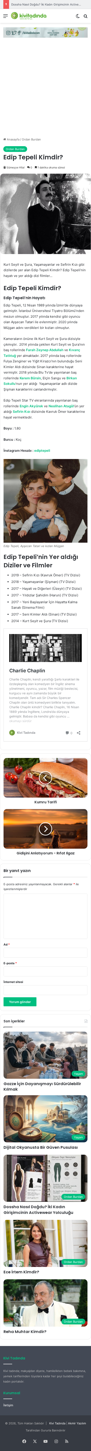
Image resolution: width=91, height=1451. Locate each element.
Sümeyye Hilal (16, 167)
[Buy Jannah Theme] (45, 32)
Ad (7, 944)
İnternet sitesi (13, 982)
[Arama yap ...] (85, 17)
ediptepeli (42, 450)
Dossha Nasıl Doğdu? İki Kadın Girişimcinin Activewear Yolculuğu (38, 1209)
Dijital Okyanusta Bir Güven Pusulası (41, 1147)
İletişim (8, 1405)
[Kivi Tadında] (28, 16)
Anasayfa (12, 139)
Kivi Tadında (57, 1423)
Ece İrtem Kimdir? (21, 1272)
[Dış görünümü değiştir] (78, 17)
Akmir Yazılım (77, 1423)
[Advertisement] (45, 89)
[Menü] (5, 17)
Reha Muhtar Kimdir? (25, 1331)
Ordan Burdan (31, 139)
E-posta (10, 963)
